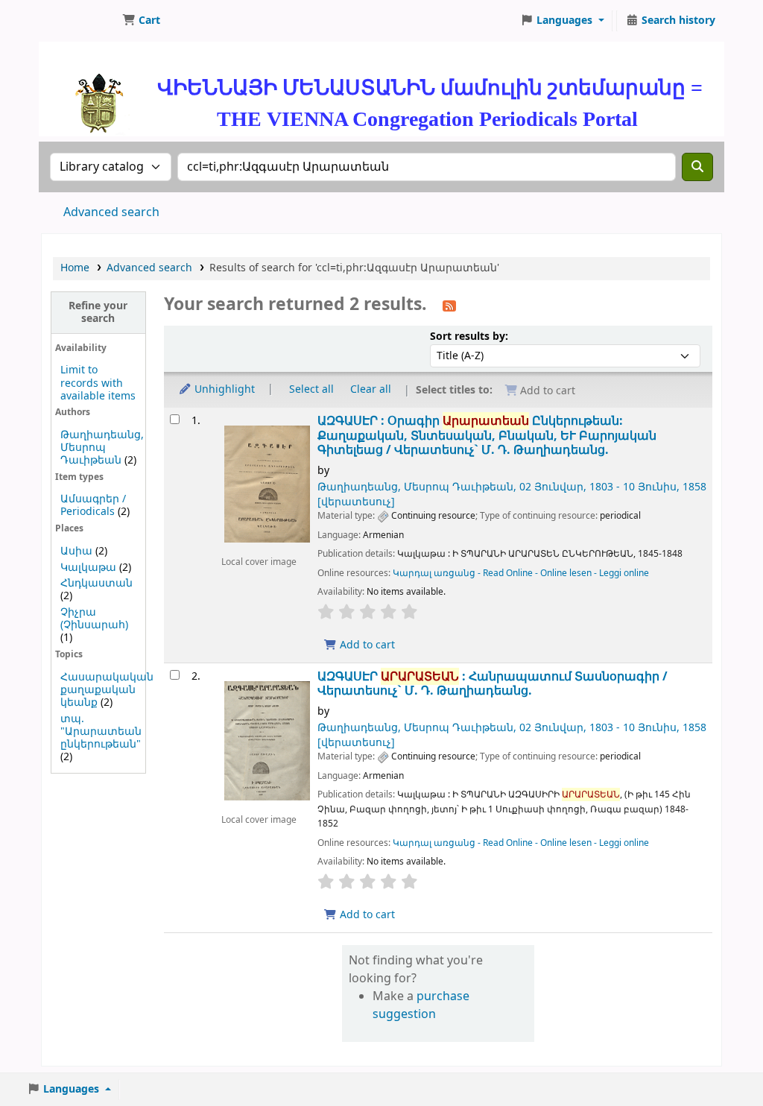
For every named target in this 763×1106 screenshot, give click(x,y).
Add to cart (366, 645)
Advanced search (111, 212)
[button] (141, 21)
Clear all (370, 389)
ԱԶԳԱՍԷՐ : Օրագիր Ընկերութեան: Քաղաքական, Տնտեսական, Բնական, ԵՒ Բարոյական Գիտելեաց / (486, 435)
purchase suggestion (421, 1005)
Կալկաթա (88, 567)
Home (74, 268)
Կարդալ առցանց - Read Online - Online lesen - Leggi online (521, 573)
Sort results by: (469, 336)
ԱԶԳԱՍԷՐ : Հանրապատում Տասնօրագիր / (492, 683)
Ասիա (76, 551)
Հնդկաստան (96, 583)
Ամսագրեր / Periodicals (93, 505)
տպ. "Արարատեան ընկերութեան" (101, 731)
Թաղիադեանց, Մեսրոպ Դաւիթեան (102, 447)
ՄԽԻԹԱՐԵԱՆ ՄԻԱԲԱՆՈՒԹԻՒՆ (79, 21)
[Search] (697, 167)
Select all (311, 389)
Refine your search (98, 312)
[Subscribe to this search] (449, 305)
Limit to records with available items (98, 382)
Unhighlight (223, 389)
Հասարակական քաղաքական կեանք (106, 689)
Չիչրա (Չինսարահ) (94, 618)
